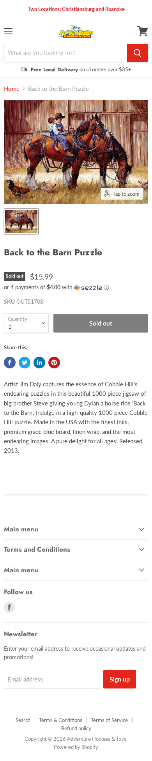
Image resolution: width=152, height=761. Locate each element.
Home (11, 88)
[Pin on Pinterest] (54, 362)
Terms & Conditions (60, 720)
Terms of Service (109, 720)
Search (23, 720)
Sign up (120, 679)
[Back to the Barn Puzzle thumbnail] (21, 221)
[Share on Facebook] (10, 362)
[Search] (137, 53)
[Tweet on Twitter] (24, 362)
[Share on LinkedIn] (39, 362)
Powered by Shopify (76, 747)
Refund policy (76, 728)
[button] (76, 287)
